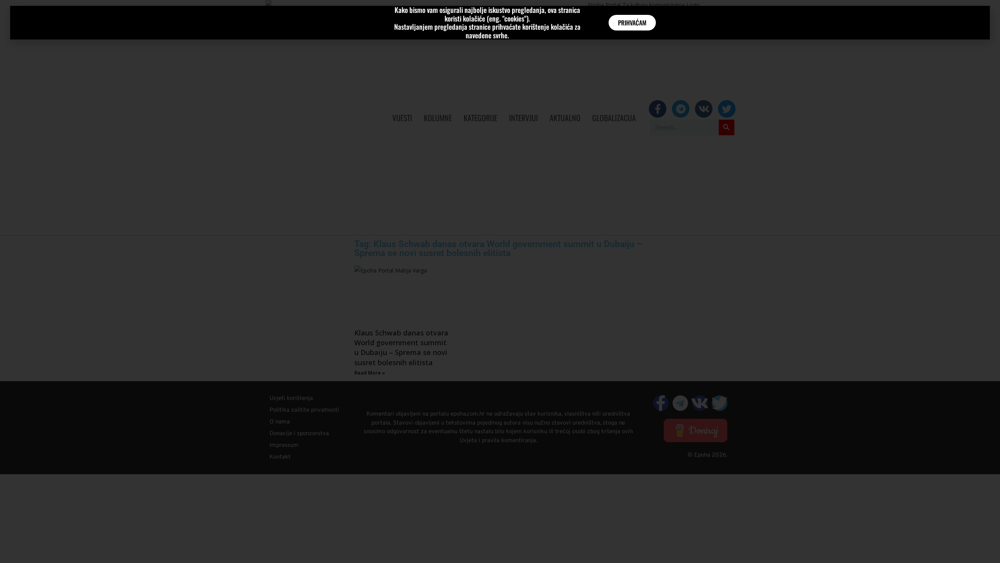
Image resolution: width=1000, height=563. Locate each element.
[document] (500, 281)
